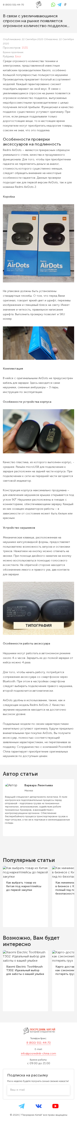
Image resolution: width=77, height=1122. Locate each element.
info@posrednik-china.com (38, 1053)
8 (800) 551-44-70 (38, 1042)
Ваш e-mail (17, 1089)
